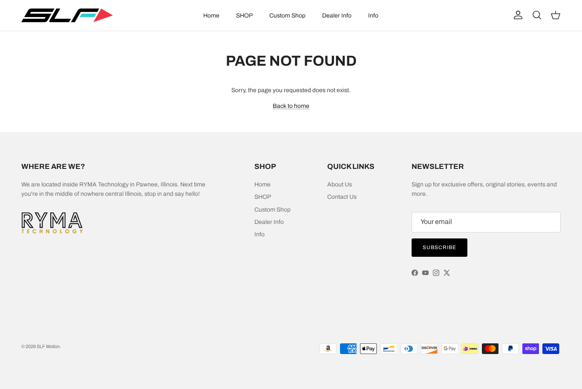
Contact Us (342, 197)
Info (373, 15)
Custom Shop (287, 15)
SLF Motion (48, 346)
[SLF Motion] (67, 15)
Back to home (291, 106)
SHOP (244, 15)
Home (211, 15)
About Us (339, 184)
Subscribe (439, 247)
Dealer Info (337, 15)
